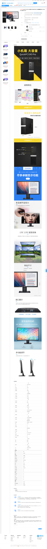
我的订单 (35, 0)
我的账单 (38, 0)
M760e (30, 4)
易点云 (5, 7)
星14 (34, 4)
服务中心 (44, 0)
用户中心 (41, 0)
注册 (13, 0)
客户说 (24, 5)
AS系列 (18, 4)
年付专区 (15, 5)
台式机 (3, 7)
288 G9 (32, 4)
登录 (12, 0)
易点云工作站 (21, 4)
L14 (23, 4)
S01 (35, 4)
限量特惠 (11, 5)
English (33, 0)
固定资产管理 (20, 5)
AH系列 (28, 4)
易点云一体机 (26, 4)
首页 (2, 7)
